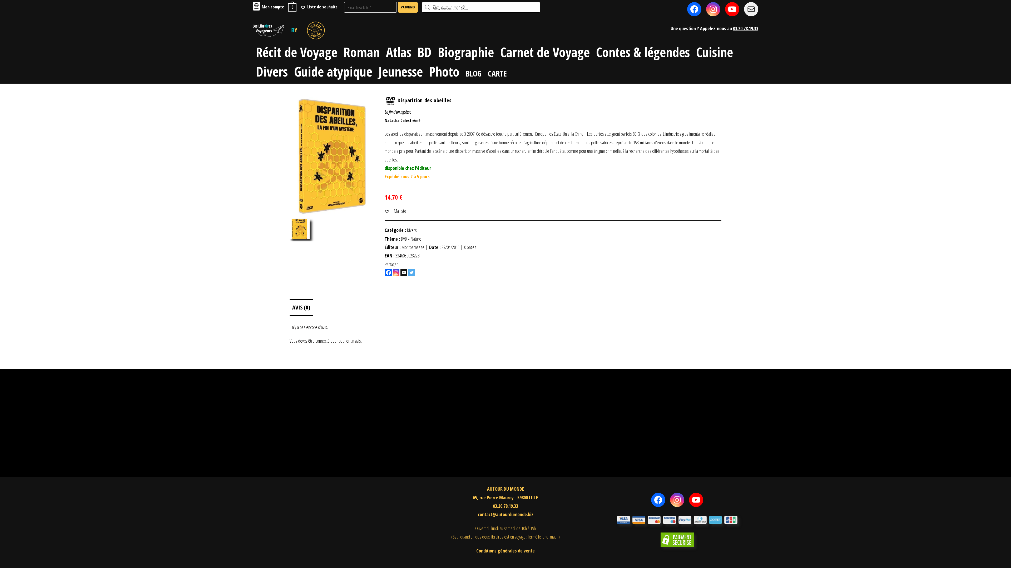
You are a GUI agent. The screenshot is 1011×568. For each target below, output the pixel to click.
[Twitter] (411, 272)
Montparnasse (413, 247)
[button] (395, 211)
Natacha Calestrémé (402, 120)
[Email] (403, 272)
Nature (416, 239)
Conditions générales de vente (505, 550)
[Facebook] (388, 272)
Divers (412, 230)
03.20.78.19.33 (745, 28)
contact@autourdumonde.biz (505, 514)
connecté (322, 341)
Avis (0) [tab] (301, 307)
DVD (404, 239)
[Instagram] (396, 272)
